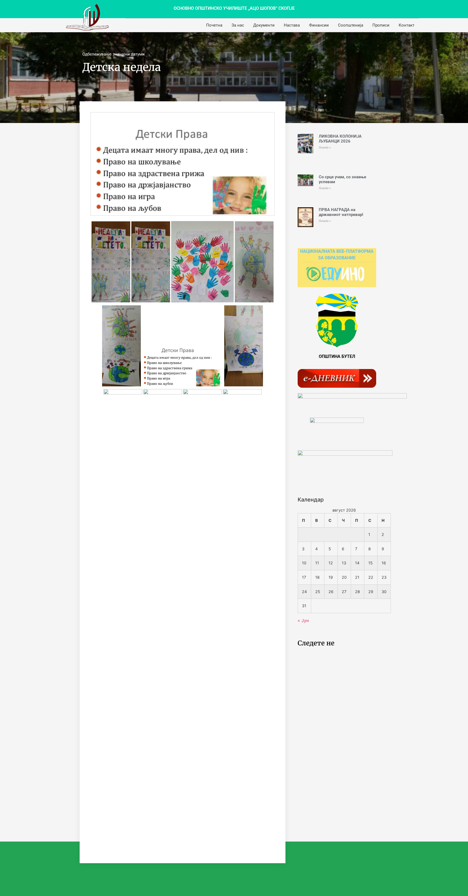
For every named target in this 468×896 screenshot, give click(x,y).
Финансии (319, 25)
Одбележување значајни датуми (113, 54)
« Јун (303, 620)
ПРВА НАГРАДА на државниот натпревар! (341, 212)
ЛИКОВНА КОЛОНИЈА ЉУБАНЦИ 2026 (340, 139)
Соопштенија (350, 25)
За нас (238, 25)
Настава (292, 25)
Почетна (214, 25)
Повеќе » (325, 147)
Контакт (406, 25)
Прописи (380, 25)
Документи (264, 25)
